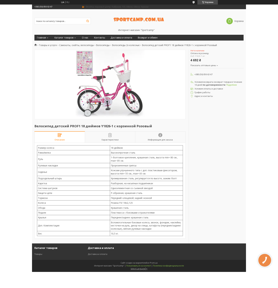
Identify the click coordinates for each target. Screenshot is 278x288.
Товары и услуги (48, 45)
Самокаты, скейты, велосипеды (76, 45)
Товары (38, 254)
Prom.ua (154, 262)
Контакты (99, 37)
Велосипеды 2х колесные (126, 45)
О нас (85, 37)
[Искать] (87, 21)
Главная (41, 37)
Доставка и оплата (121, 37)
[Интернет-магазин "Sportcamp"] (139, 19)
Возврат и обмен (148, 37)
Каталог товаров (64, 37)
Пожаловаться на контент (138, 265)
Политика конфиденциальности (168, 265)
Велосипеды (103, 45)
